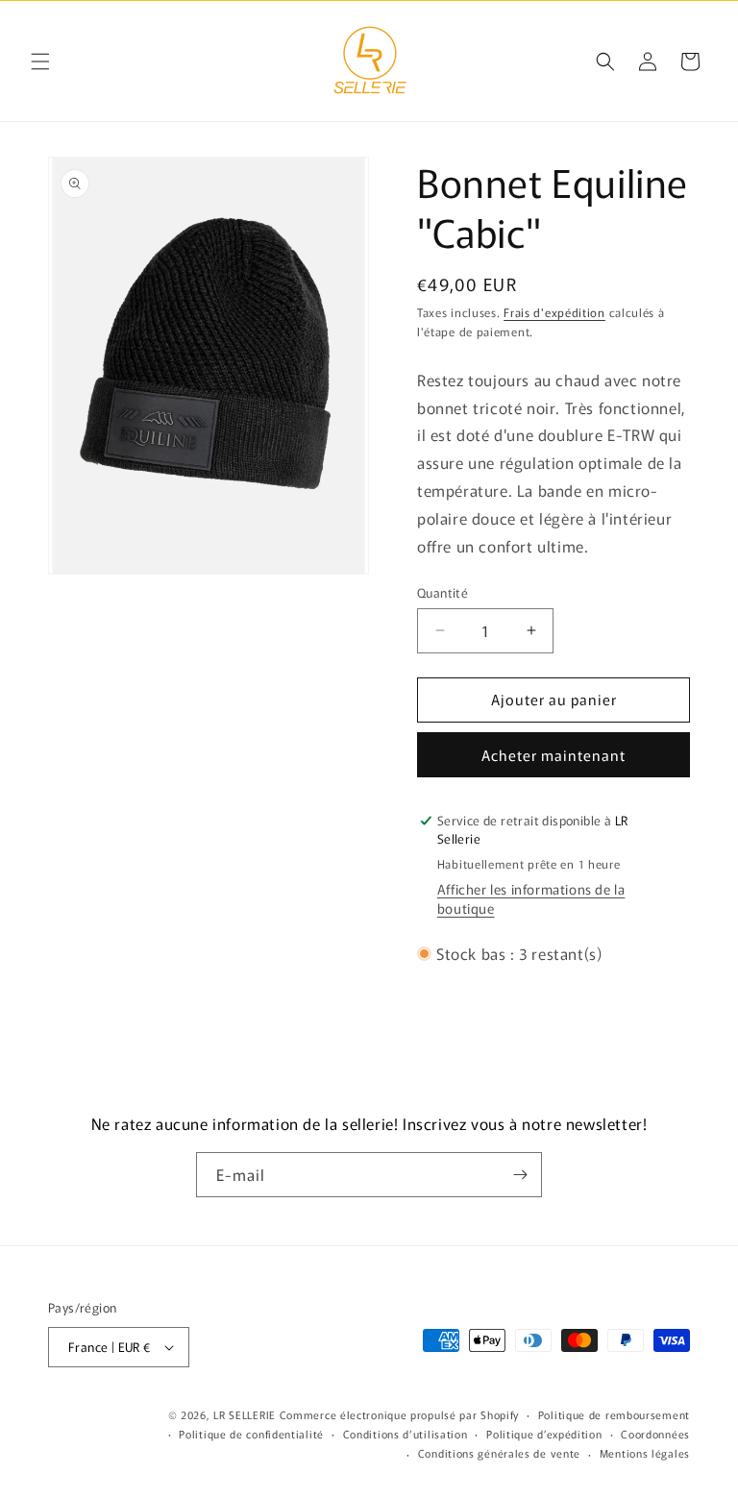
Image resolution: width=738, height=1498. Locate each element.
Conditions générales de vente (499, 1453)
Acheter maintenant (553, 755)
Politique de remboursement (614, 1414)
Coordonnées (655, 1433)
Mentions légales (645, 1453)
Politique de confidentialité (251, 1433)
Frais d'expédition (554, 312)
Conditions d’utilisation (405, 1433)
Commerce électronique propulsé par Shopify (399, 1414)
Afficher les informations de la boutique (531, 898)
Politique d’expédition (544, 1433)
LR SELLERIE (244, 1414)
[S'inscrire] (520, 1174)
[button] (40, 61)
